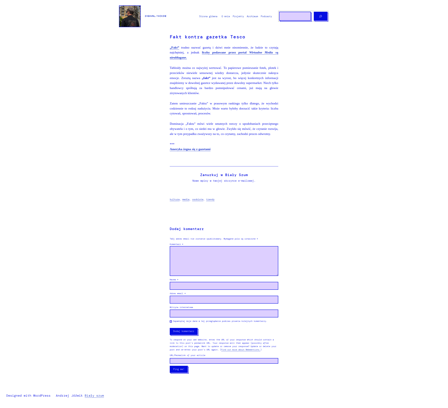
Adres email (178, 293)
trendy (210, 199)
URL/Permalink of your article (187, 355)
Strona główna (208, 16)
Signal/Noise (156, 16)
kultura (175, 199)
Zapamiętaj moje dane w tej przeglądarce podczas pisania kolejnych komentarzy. (220, 321)
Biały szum (94, 395)
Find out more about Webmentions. (240, 349)
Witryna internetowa (181, 307)
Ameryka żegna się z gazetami (190, 149)
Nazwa (174, 279)
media (185, 199)
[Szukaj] (320, 16)
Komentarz (176, 244)
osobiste (197, 199)
